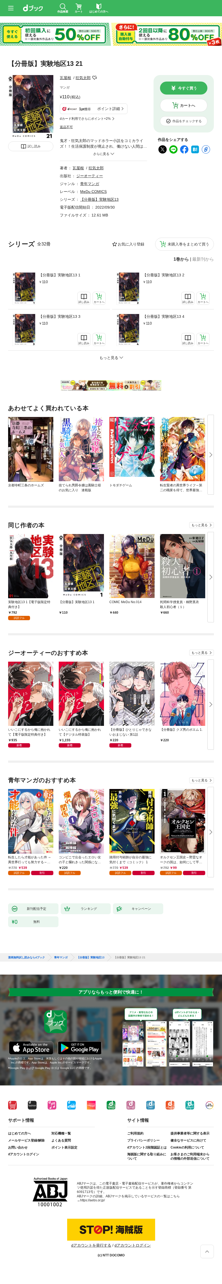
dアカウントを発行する (91, 1245)
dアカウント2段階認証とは (147, 1147)
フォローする (94, 77)
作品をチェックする (187, 121)
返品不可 (66, 127)
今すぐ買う (187, 88)
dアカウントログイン (23, 1154)
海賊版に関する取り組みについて (146, 1156)
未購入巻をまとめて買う (188, 244)
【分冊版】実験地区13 (99, 199)
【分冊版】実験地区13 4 (163, 316)
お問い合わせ (18, 1147)
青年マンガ (89, 184)
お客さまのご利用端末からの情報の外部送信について (190, 1156)
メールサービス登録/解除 (26, 1140)
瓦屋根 (65, 78)
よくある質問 (61, 1140)
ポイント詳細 (108, 108)
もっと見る (199, 525)
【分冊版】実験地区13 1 (59, 275)
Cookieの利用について (187, 1147)
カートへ (187, 105)
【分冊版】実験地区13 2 (163, 275)
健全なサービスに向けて (188, 1140)
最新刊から (203, 259)
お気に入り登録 (131, 244)
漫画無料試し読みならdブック (26, 957)
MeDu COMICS (93, 191)
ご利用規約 (135, 1133)
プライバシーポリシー (143, 1140)
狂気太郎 (83, 78)
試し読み (34, 146)
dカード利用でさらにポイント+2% (85, 119)
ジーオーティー (89, 176)
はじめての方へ (19, 1133)
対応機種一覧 (61, 1133)
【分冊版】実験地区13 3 (59, 316)
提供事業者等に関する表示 (190, 1133)
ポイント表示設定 (64, 1147)
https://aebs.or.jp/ (92, 1200)
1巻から (181, 259)
